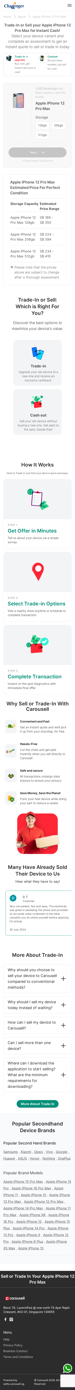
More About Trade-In (37, 1104)
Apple (22, 16)
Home (7, 16)
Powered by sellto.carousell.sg (13, 1382)
